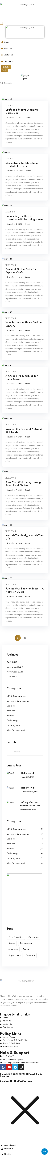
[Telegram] (15, 1067)
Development (26, 943)
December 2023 (15, 667)
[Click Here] (1, 23)
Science (9, 105)
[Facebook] (3, 1067)
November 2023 (15, 672)
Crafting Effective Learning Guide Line (29, 804)
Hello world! (28, 773)
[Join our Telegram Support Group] (45, 1151)
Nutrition (10, 265)
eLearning (13, 950)
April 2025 (12, 662)
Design (11, 943)
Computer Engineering (18, 701)
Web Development (16, 730)
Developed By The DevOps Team (16, 1081)
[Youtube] (9, 1067)
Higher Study (14, 956)
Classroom (33, 937)
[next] (32, 638)
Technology (12, 721)
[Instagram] (21, 1067)
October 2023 (14, 677)
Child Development (16, 696)
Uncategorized (14, 725)
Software (30, 956)
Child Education (15, 937)
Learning (10, 212)
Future (26, 950)
